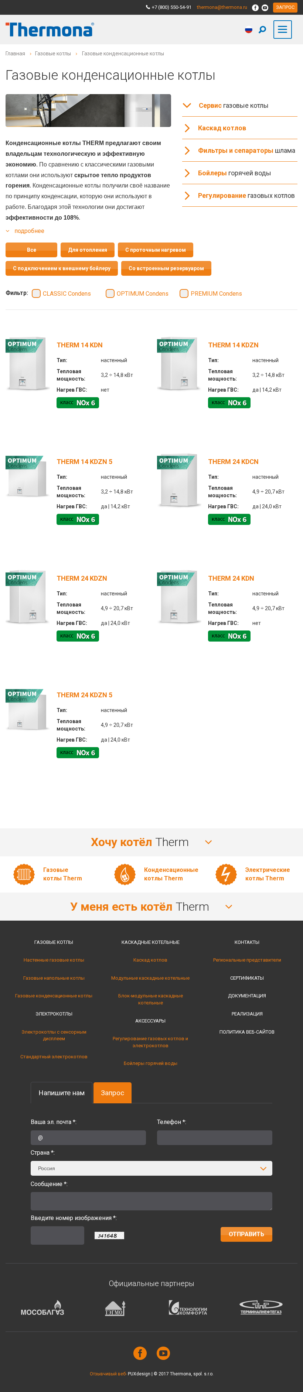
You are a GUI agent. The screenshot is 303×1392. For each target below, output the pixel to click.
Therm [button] (141, 842)
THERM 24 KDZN (82, 578)
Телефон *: (171, 1121)
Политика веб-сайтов (247, 1032)
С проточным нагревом (155, 250)
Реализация (247, 1014)
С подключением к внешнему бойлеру (61, 268)
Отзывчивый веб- (108, 1373)
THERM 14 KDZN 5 (84, 461)
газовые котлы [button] (234, 105)
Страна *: (43, 1152)
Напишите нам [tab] (61, 1093)
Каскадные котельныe (151, 942)
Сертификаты (247, 978)
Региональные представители (247, 960)
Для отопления (87, 250)
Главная (15, 53)
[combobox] (151, 1168)
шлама (246, 150)
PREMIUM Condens (216, 293)
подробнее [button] (28, 230)
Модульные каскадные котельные (150, 978)
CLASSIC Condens (67, 293)
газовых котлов (246, 195)
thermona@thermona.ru (222, 7)
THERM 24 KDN (231, 578)
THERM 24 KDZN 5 (84, 695)
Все (31, 250)
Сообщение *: (49, 1184)
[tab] (151, 842)
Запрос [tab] (112, 1093)
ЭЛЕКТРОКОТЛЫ (53, 1014)
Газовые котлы (53, 53)
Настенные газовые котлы (54, 960)
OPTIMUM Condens (142, 293)
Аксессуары (150, 1021)
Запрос (285, 7)
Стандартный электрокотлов (54, 1056)
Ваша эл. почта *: (53, 1121)
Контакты (247, 942)
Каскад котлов (150, 960)
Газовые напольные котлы (54, 978)
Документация (247, 996)
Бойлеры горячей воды (150, 1063)
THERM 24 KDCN (233, 461)
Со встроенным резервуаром (166, 268)
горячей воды (234, 173)
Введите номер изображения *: (74, 1217)
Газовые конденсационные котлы (53, 996)
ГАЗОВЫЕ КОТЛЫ (53, 942)
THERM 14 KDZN (233, 345)
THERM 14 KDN (80, 345)
